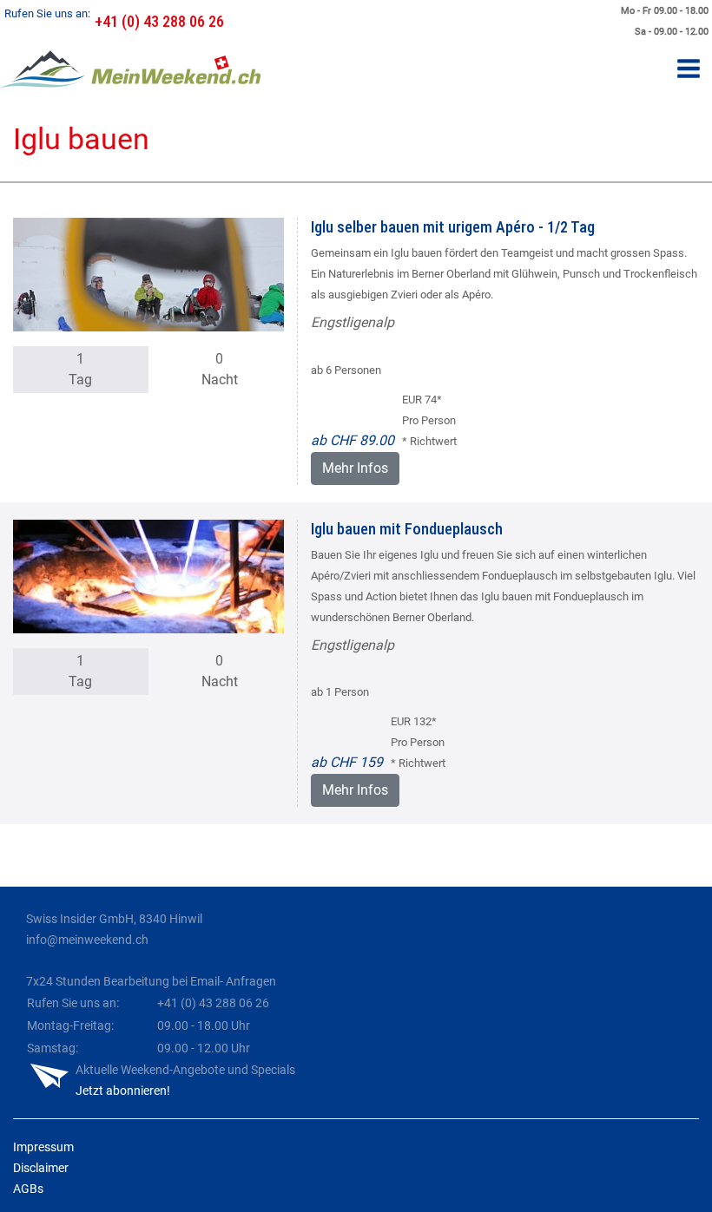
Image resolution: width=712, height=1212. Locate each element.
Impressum (43, 1147)
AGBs (28, 1189)
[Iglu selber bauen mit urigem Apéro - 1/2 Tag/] (148, 273)
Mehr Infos (355, 468)
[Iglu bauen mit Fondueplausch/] (148, 575)
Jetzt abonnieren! (123, 1090)
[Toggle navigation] (688, 70)
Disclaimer (41, 1168)
